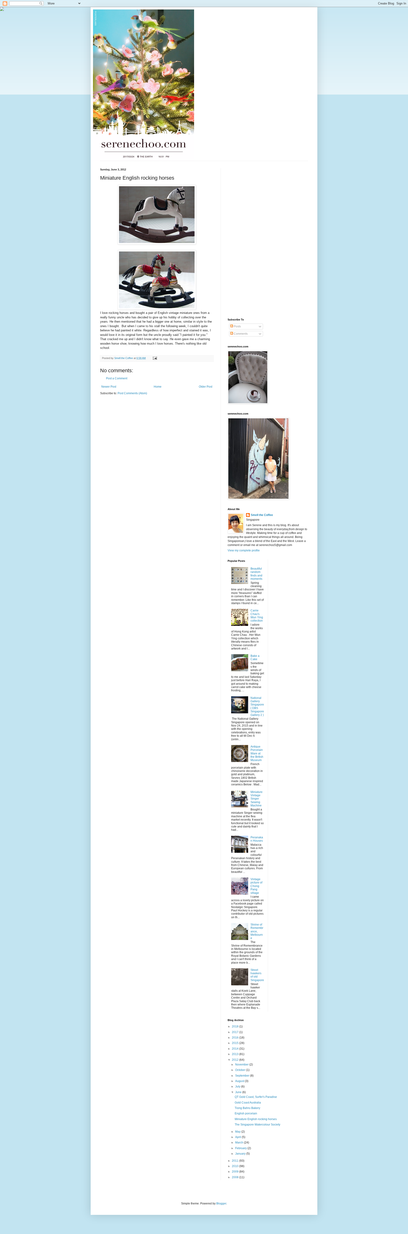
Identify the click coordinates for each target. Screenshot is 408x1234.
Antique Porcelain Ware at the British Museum (257, 753)
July (238, 1086)
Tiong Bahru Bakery (247, 1108)
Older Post (205, 386)
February (241, 1148)
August (240, 1081)
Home (158, 386)
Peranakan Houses (257, 839)
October (240, 1070)
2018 (235, 1026)
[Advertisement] (246, 239)
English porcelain (246, 1113)
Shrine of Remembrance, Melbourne (257, 931)
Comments (240, 333)
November (242, 1064)
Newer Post (108, 386)
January (240, 1153)
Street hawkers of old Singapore (257, 975)
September (242, 1075)
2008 (235, 1177)
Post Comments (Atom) (132, 393)
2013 (235, 1054)
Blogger (221, 1203)
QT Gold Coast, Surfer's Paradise (256, 1097)
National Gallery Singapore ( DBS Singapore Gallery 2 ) (257, 706)
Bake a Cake (255, 657)
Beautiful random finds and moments (256, 573)
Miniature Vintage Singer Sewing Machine (257, 798)
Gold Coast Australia (248, 1102)
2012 (235, 1059)
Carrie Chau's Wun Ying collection (257, 615)
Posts (237, 326)
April (238, 1137)
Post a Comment (116, 378)
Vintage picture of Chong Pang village (256, 886)
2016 (235, 1037)
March (239, 1142)
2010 (235, 1166)
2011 (235, 1160)
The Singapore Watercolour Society (257, 1124)
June (238, 1092)
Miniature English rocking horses (256, 1119)
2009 (235, 1171)
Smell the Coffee (262, 515)
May (238, 1131)
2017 (235, 1032)
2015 (235, 1043)
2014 (235, 1048)
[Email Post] (155, 358)
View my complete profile (244, 550)
